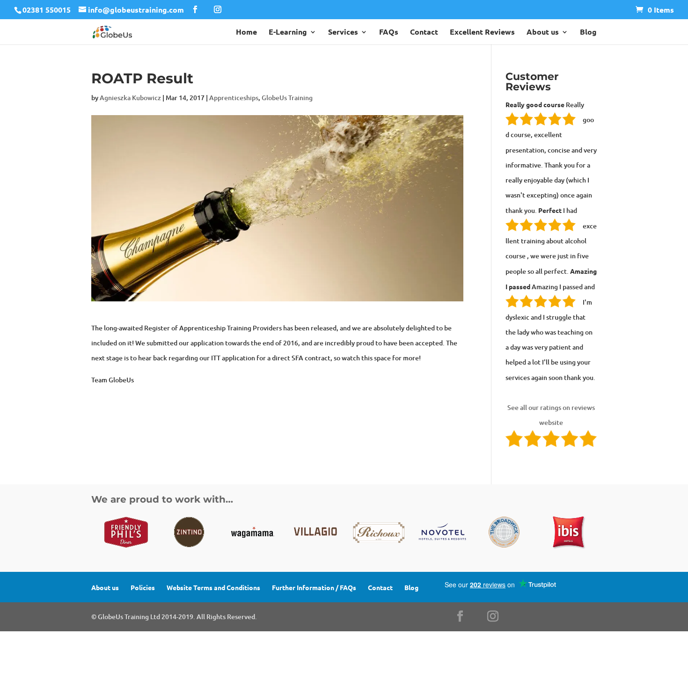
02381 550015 (46, 10)
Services (343, 33)
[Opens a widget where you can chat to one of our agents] (624, 640)
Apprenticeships (233, 97)
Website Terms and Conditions (213, 587)
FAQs (388, 33)
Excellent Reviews (482, 33)
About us (543, 33)
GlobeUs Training (287, 97)
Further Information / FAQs (314, 587)
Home (246, 33)
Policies (143, 587)
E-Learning (288, 33)
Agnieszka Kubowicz (130, 97)
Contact (424, 33)
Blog (588, 33)
